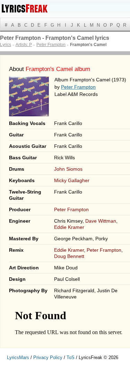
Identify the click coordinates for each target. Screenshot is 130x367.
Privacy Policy (47, 357)
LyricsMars (18, 357)
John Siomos (68, 169)
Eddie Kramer (69, 227)
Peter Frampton (78, 87)
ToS (71, 357)
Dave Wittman (100, 221)
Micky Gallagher (71, 180)
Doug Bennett (69, 256)
